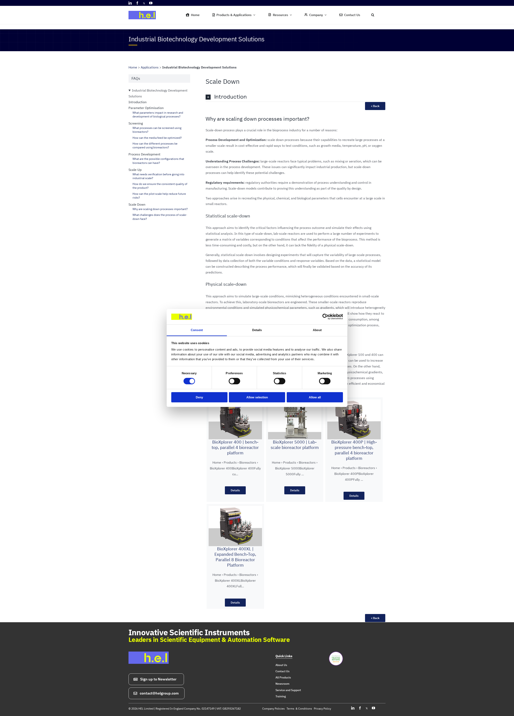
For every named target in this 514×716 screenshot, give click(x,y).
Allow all (315, 397)
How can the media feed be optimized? (157, 138)
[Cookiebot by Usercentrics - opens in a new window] (325, 317)
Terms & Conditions (299, 708)
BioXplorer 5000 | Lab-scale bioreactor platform (295, 444)
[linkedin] (130, 3)
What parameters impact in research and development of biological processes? (158, 114)
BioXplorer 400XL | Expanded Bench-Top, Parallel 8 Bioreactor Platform (235, 557)
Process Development (144, 154)
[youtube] (150, 3)
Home (132, 67)
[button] (372, 15)
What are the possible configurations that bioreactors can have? (158, 160)
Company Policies (273, 708)
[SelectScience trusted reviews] (336, 653)
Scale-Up (135, 170)
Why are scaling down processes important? (160, 209)
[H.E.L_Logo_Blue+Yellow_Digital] (143, 10)
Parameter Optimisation (146, 108)
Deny (199, 397)
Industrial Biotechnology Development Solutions (158, 93)
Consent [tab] (197, 330)
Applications (150, 67)
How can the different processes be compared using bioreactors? (155, 145)
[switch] (234, 381)
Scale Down (136, 204)
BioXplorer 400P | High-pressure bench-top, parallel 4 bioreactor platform (354, 450)
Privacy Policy (322, 708)
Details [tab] (257, 330)
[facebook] (137, 3)
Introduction (137, 102)
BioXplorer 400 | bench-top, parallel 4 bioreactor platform (235, 447)
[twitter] (144, 3)
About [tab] (317, 330)
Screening (135, 123)
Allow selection (257, 397)
